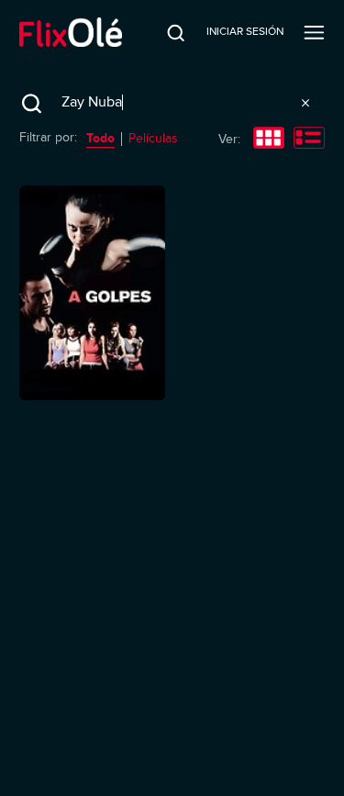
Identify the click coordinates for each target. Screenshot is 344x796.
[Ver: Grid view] (268, 139)
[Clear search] (305, 103)
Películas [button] (153, 138)
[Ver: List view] (309, 139)
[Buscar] (163, 32)
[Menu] (314, 32)
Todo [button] (100, 137)
